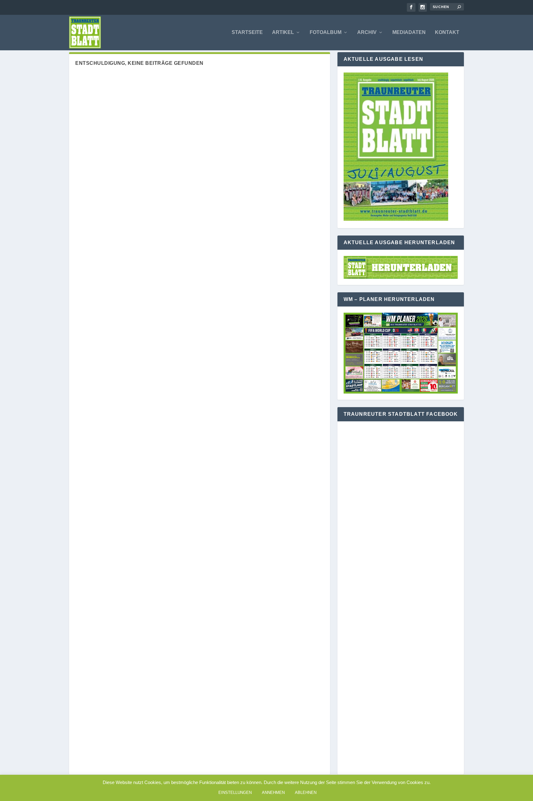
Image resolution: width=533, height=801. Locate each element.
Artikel (283, 32)
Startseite (247, 32)
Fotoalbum (325, 32)
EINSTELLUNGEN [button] (235, 792)
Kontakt (447, 32)
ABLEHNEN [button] (305, 792)
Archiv (367, 32)
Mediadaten (409, 32)
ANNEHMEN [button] (273, 792)
